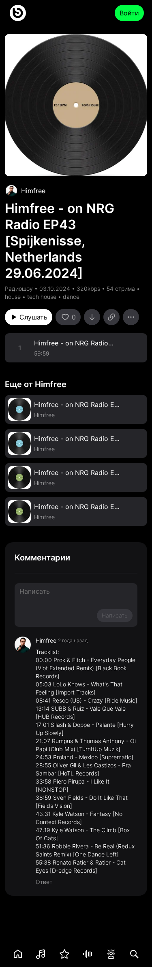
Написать (115, 615)
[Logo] (18, 13)
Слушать (33, 317)
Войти (129, 13)
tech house (41, 296)
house (13, 296)
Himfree (33, 191)
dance (71, 296)
